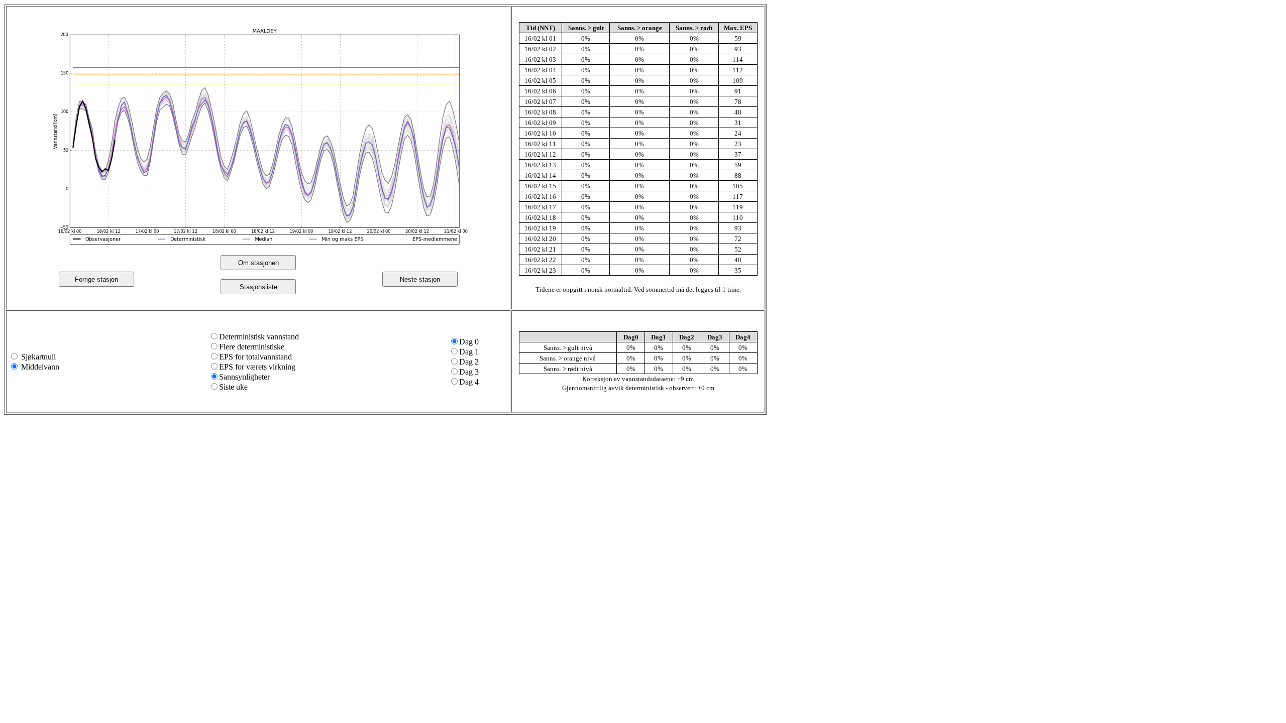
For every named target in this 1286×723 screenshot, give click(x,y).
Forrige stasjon (96, 279)
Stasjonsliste (258, 287)
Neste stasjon (420, 279)
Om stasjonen (258, 263)
